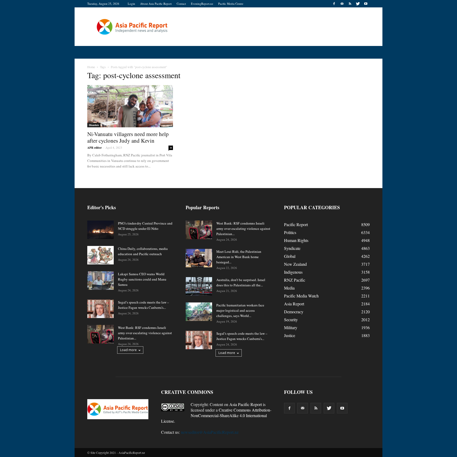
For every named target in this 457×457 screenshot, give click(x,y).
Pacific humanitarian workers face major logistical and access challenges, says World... (240, 310)
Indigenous (293, 272)
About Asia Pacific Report (156, 4)
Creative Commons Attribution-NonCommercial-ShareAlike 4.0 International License (216, 415)
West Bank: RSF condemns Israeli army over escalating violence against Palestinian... (145, 333)
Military (290, 327)
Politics (290, 232)
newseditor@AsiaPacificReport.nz (210, 432)
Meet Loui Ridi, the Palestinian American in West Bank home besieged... (238, 256)
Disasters (94, 125)
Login (131, 4)
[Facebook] (334, 4)
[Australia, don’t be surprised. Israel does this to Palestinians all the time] (199, 286)
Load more (128, 350)
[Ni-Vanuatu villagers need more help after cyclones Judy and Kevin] (130, 106)
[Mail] (342, 4)
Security (291, 319)
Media (289, 288)
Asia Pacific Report (245, 404)
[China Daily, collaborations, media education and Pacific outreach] (100, 255)
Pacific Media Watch (301, 296)
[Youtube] (366, 4)
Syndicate (292, 248)
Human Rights (296, 240)
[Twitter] (358, 4)
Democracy (293, 311)
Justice (289, 335)
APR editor (94, 148)
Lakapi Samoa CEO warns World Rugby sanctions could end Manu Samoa (142, 279)
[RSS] (350, 4)
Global (289, 256)
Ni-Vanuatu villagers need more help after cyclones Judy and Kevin (128, 137)
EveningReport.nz (202, 4)
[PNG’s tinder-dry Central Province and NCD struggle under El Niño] (100, 230)
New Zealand (295, 264)
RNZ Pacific (294, 280)
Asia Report (294, 303)
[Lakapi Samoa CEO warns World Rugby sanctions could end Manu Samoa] (100, 280)
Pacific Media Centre (230, 4)
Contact (181, 4)
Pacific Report (296, 224)
